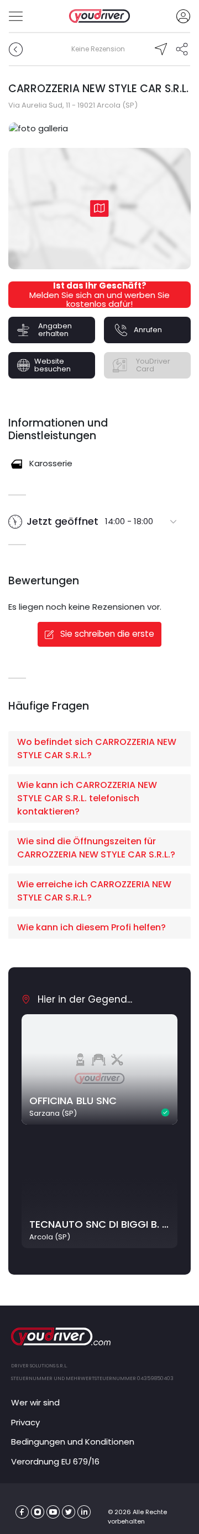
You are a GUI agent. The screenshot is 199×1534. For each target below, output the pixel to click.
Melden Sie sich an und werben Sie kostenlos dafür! (99, 295)
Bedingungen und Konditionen (72, 1441)
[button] (99, 748)
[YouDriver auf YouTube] (53, 1512)
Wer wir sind (35, 1402)
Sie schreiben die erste (106, 634)
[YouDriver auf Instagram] (38, 1512)
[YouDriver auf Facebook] (22, 1512)
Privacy (25, 1422)
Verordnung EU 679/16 (55, 1461)
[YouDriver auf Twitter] (69, 1512)
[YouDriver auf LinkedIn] (84, 1512)
